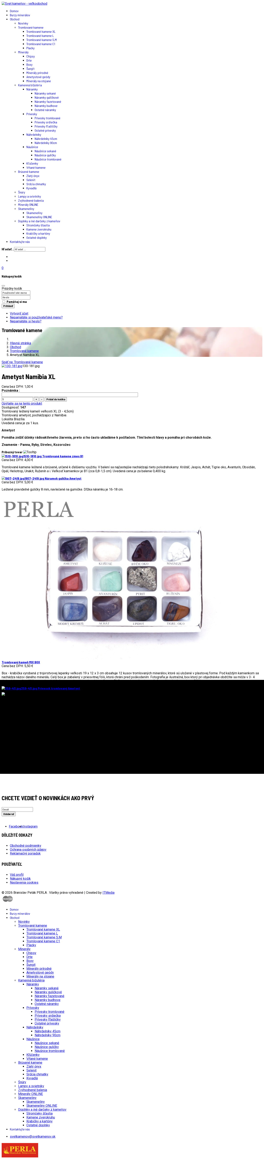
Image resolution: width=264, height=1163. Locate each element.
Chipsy (30, 56)
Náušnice (32, 147)
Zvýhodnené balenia (31, 200)
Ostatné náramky (45, 110)
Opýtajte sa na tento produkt (22, 403)
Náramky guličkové (47, 97)
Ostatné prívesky (45, 130)
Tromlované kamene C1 (40, 44)
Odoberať (8, 814)
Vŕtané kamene (36, 167)
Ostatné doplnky (36, 237)
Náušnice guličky (45, 155)
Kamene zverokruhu (38, 229)
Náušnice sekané (45, 151)
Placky (30, 48)
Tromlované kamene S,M (41, 40)
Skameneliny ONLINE (39, 217)
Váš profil (17, 875)
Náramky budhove (46, 106)
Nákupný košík (20, 879)
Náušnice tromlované (48, 159)
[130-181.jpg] (12, 366)
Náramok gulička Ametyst (53, 478)
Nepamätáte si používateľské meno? (36, 317)
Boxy (29, 64)
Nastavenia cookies (24, 882)
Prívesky (31, 114)
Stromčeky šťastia (38, 225)
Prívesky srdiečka (46, 122)
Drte (29, 60)
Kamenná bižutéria (30, 85)
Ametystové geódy (38, 77)
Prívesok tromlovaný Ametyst (50, 688)
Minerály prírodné (37, 73)
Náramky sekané (45, 93)
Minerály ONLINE (28, 204)
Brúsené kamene (28, 171)
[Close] (3, 285)
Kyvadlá (31, 188)
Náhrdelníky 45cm (46, 139)
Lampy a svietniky (29, 196)
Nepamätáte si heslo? (25, 321)
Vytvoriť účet (19, 313)
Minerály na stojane (38, 81)
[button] (132, 268)
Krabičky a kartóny (38, 233)
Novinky (23, 23)
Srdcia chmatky (36, 184)
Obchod (14, 19)
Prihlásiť (8, 306)
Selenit (30, 180)
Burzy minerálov (20, 15)
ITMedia (108, 893)
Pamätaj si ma (17, 301)
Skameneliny (26, 209)
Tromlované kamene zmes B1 (53, 456)
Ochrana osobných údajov (28, 849)
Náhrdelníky (33, 134)
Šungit (30, 68)
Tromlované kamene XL (40, 31)
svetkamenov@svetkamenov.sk (32, 1136)
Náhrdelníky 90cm (46, 143)
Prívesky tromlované (47, 118)
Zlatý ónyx (32, 176)
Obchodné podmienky (25, 846)
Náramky (32, 89)
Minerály (23, 52)
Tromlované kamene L (40, 35)
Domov (14, 11)
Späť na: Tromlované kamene (22, 362)
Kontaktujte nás (20, 242)
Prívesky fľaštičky (46, 126)
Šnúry (21, 192)
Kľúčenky (32, 163)
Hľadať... (8, 249)
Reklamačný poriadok (25, 853)
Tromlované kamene (31, 27)
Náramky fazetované (48, 101)
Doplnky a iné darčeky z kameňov (39, 221)
